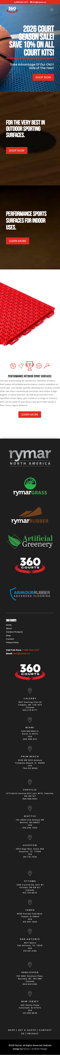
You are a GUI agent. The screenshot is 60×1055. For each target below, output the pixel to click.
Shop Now (43, 77)
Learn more (29, 414)
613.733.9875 (30, 893)
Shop (8, 635)
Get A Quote (27, 1030)
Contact (10, 639)
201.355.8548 (30, 1013)
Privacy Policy (12, 642)
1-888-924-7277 (30, 650)
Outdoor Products (14, 632)
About (9, 628)
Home (8, 625)
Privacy (33, 1033)
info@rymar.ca (21, 653)
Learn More (17, 241)
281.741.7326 (30, 857)
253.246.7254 (30, 828)
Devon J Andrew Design (35, 1048)
